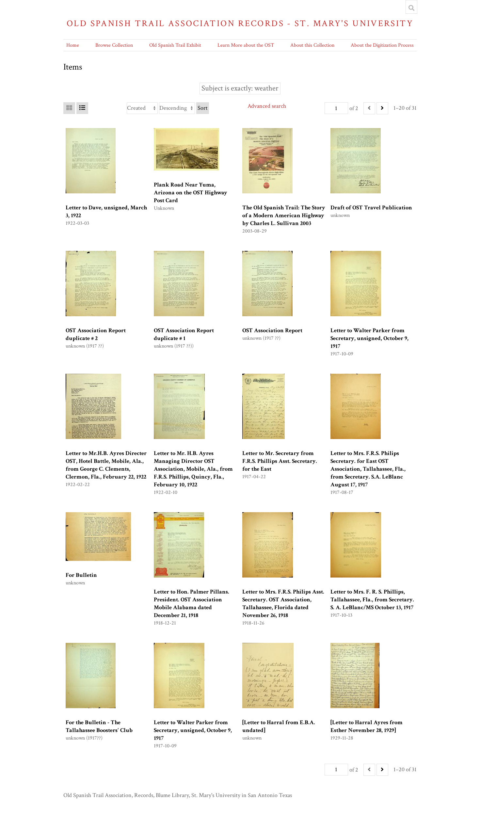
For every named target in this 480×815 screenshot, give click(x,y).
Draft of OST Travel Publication (371, 207)
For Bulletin (81, 575)
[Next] (382, 108)
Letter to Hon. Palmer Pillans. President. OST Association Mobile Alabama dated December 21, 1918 (191, 603)
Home (72, 45)
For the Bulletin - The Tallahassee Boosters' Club (99, 726)
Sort (203, 108)
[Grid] (69, 108)
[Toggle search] (411, 8)
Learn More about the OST (245, 45)
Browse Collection (114, 45)
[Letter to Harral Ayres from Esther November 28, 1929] (366, 726)
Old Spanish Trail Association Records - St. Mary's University (240, 23)
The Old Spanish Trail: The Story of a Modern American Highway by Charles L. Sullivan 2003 (283, 215)
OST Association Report (272, 330)
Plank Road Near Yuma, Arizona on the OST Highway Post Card (190, 192)
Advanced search (267, 106)
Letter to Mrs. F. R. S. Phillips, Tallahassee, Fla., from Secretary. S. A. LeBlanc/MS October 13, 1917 (372, 599)
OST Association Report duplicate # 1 (184, 334)
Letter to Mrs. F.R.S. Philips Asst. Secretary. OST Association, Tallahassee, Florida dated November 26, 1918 (283, 603)
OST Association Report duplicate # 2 (96, 334)
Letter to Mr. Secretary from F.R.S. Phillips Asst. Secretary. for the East (279, 461)
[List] (82, 108)
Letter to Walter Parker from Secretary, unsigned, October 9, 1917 (369, 338)
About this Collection (312, 45)
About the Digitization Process (382, 45)
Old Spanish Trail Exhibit (175, 45)
